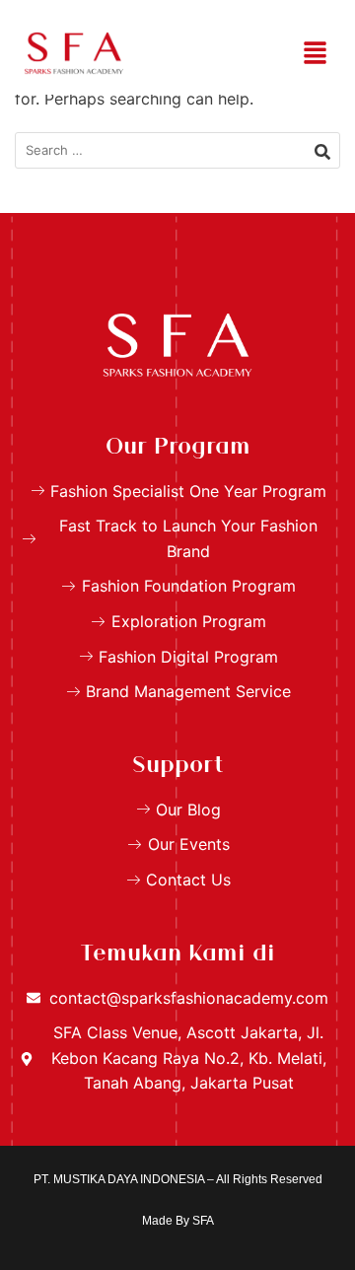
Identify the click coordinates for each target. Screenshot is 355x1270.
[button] (315, 53)
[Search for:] (177, 150)
